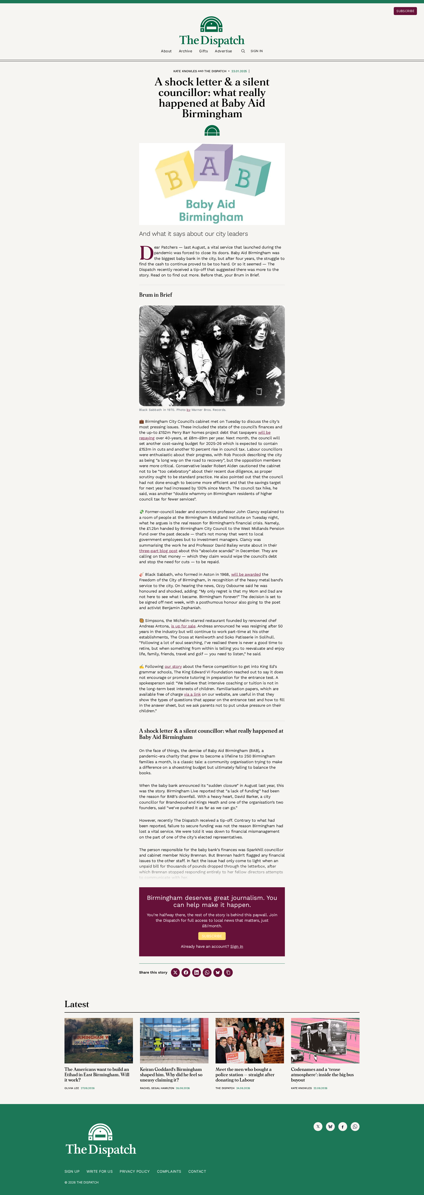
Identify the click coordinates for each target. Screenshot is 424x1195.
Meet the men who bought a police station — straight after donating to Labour (245, 1074)
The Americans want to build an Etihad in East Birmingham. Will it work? (96, 1074)
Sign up (72, 1171)
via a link (192, 694)
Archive (185, 51)
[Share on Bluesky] (217, 972)
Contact (197, 1171)
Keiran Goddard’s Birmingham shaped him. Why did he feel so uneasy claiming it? (171, 1074)
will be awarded (246, 574)
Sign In (257, 51)
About (166, 51)
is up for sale (183, 626)
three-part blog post (158, 550)
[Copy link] (228, 972)
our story (173, 666)
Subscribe (405, 11)
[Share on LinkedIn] (196, 972)
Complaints (169, 1171)
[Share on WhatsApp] (207, 972)
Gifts (203, 51)
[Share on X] (175, 972)
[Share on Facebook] (186, 972)
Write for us (100, 1171)
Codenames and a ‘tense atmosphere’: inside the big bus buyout (322, 1074)
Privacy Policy (135, 1171)
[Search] (243, 51)
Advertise (223, 51)
